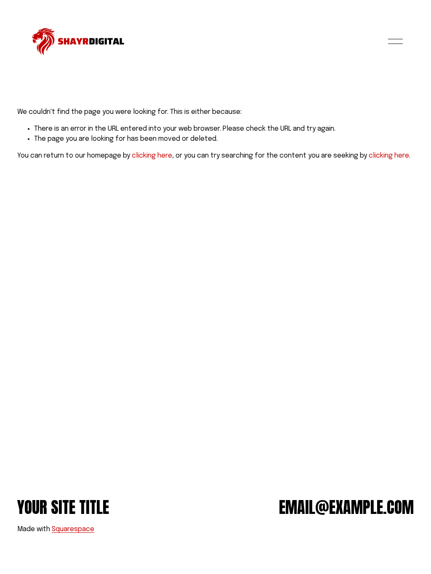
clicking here (152, 155)
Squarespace (73, 529)
